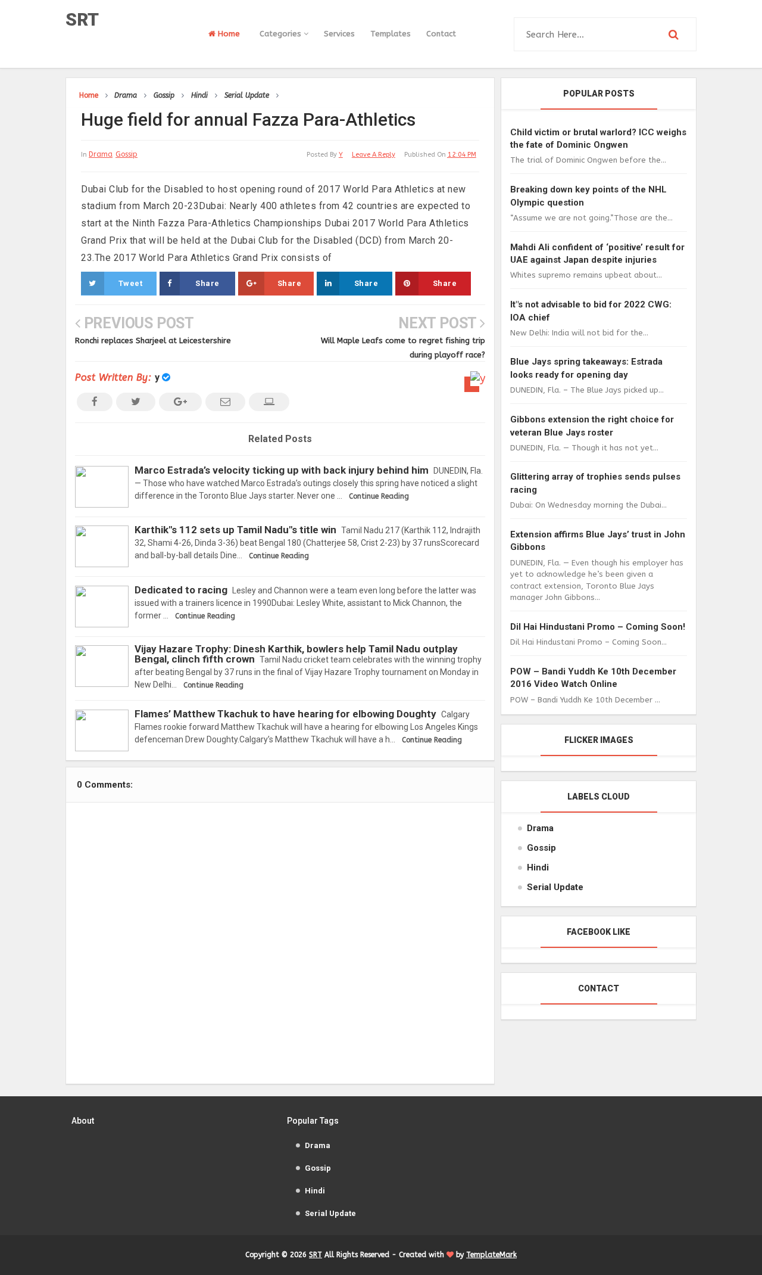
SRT (82, 19)
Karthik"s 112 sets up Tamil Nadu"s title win (235, 530)
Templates (390, 33)
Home (228, 33)
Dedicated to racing (181, 590)
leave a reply (373, 154)
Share (207, 283)
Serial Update (555, 887)
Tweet (130, 283)
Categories (282, 33)
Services (339, 33)
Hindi (538, 867)
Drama (101, 154)
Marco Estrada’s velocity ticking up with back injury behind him (282, 470)
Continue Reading (379, 496)
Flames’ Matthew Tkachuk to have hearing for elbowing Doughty (285, 714)
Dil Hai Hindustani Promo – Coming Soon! (597, 626)
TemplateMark (491, 1255)
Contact (441, 33)
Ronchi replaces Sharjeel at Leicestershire (153, 340)
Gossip (126, 154)
